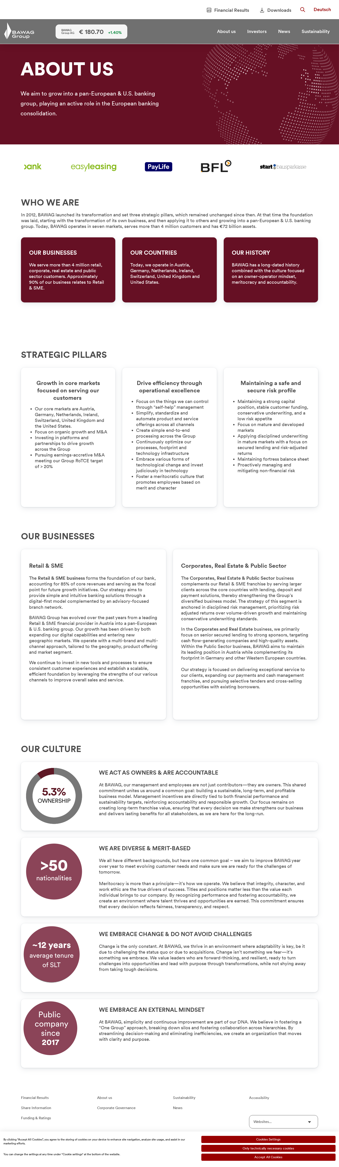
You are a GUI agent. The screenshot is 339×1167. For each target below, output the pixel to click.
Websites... (262, 1121)
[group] (169, 94)
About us (226, 31)
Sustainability (316, 31)
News (284, 31)
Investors (257, 31)
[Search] (303, 10)
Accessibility (259, 1098)
